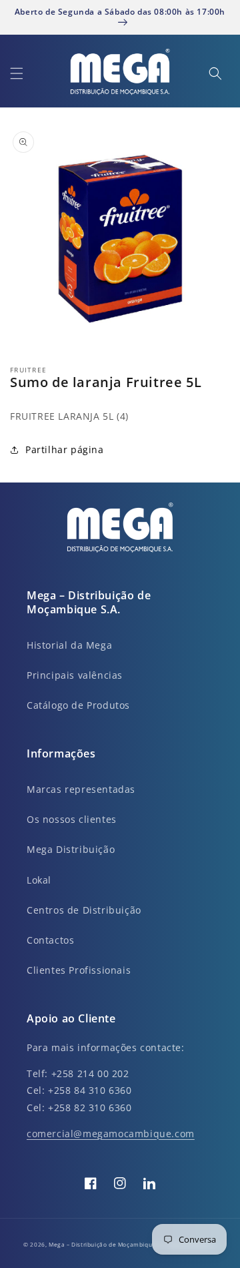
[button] (16, 73)
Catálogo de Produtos (78, 705)
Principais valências (75, 675)
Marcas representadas (81, 789)
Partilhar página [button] (64, 449)
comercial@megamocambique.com (111, 1133)
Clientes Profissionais (79, 970)
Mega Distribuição (71, 849)
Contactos (50, 940)
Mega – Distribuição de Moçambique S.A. (109, 1244)
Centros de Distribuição (84, 910)
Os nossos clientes (72, 819)
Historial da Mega (69, 645)
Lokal (39, 880)
